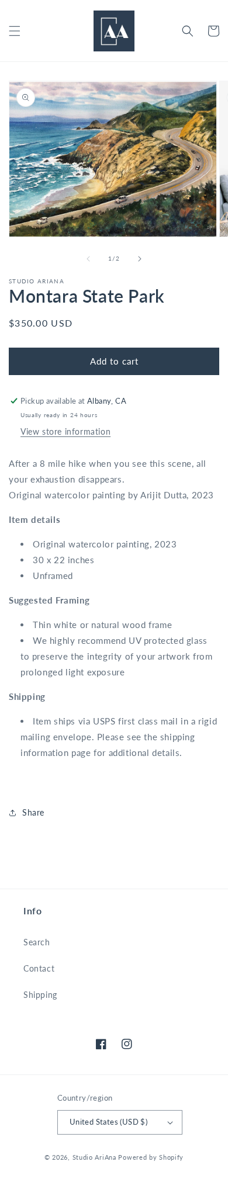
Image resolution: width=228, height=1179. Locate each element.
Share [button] (33, 812)
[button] (14, 31)
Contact (38, 968)
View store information (65, 431)
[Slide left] (88, 259)
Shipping (40, 995)
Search (36, 942)
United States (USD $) (108, 1121)
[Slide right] (140, 259)
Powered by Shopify (151, 1157)
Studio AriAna (94, 1157)
